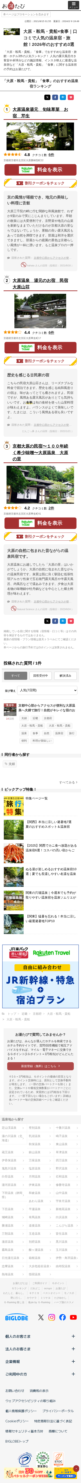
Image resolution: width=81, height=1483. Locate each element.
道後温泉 (34, 1225)
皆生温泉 (62, 1233)
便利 (24, 740)
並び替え (10, 690)
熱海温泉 (8, 1274)
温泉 (24, 733)
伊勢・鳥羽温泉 (66, 1258)
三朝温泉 (8, 1233)
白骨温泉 (8, 1176)
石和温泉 (62, 1176)
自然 (46, 733)
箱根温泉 (34, 1258)
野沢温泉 (62, 1168)
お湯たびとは (20, 1283)
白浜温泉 (62, 1217)
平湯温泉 (34, 1209)
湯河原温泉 (9, 1184)
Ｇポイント (58, 1283)
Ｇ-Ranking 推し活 (14, 1302)
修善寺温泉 (63, 1184)
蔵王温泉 (8, 1152)
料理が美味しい (42, 740)
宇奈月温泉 (63, 1201)
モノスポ (69, 1293)
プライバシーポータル (58, 1411)
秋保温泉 (34, 1144)
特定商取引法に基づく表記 (53, 1421)
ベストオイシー (51, 1293)
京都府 (48, 718)
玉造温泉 (34, 1233)
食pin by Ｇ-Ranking (39, 1302)
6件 (51, 155)
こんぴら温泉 (64, 1225)
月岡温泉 (34, 1176)
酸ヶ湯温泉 (36, 1249)
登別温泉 (34, 1127)
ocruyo (48, 1288)
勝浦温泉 (8, 1225)
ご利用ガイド (39, 1283)
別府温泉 (34, 1241)
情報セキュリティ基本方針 (24, 1431)
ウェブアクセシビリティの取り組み (30, 1400)
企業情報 (12, 1361)
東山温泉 (62, 1144)
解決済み (65, 675)
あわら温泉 (36, 1201)
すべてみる (67, 782)
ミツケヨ (45, 1297)
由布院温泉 (63, 1266)
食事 (35, 733)
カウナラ (32, 1297)
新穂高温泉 (63, 1209)
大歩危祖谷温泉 (39, 1266)
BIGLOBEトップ (16, 1441)
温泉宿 (59, 733)
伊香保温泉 (9, 1160)
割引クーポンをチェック (45, 183)
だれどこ (35, 1288)
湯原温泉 (8, 1241)
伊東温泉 (34, 1184)
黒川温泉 (62, 1241)
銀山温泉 (34, 1152)
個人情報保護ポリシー (21, 1411)
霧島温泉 (8, 1249)
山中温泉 (62, 1193)
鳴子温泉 (62, 1136)
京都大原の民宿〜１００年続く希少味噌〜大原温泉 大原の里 (40, 453)
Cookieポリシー (17, 1421)
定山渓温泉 (9, 1127)
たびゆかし (60, 1297)
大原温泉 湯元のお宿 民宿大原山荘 (40, 283)
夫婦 (24, 718)
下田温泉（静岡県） (12, 1195)
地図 (49, 160)
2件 (51, 508)
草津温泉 (62, 1152)
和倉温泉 (34, 1193)
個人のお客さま (18, 1336)
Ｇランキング (19, 1288)
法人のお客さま (18, 1348)
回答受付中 (40, 675)
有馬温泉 (34, 1217)
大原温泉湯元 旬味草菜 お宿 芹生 (40, 112)
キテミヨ (34, 1293)
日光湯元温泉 (10, 1258)
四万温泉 (62, 1160)
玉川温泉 (62, 1249)
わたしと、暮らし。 (14, 1293)
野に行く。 (17, 1297)
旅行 (71, 733)
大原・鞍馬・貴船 (32, 725)
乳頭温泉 (34, 1136)
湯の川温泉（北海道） (12, 1138)
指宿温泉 (34, 1274)
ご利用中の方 (16, 1374)
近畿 (35, 718)
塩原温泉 (34, 1168)
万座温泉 (34, 1160)
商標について (58, 1431)
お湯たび (60, 1288)
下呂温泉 (8, 1209)
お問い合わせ (14, 1390)
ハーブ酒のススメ (64, 1302)
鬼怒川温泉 (9, 1168)
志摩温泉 (8, 1266)
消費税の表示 (39, 1390)
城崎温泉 (8, 1217)
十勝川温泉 (63, 1127)
